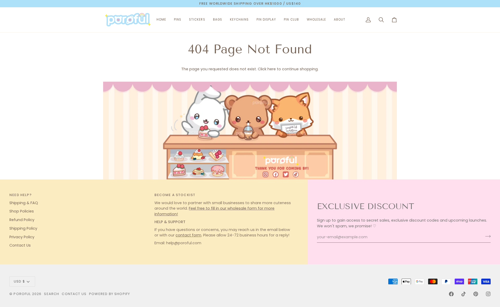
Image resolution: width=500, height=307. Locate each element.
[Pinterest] (475, 294)
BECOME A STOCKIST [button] (174, 194)
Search (51, 293)
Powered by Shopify (109, 293)
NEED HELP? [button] (20, 194)
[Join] (486, 236)
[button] (177, 19)
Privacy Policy (21, 237)
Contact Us (20, 245)
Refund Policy (21, 219)
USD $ (19, 281)
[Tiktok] (463, 294)
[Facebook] (451, 294)
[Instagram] (488, 294)
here (271, 69)
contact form (188, 235)
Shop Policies (21, 211)
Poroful (22, 293)
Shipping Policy (23, 228)
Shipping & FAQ (23, 202)
